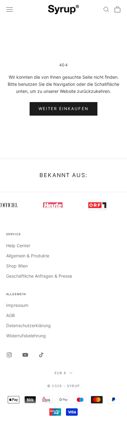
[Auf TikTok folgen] (41, 355)
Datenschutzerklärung (28, 325)
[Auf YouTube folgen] (25, 355)
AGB (10, 315)
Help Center (18, 245)
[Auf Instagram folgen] (9, 355)
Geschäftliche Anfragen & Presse (39, 276)
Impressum (17, 305)
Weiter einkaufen (63, 108)
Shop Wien (17, 265)
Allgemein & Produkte (27, 255)
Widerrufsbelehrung (26, 335)
